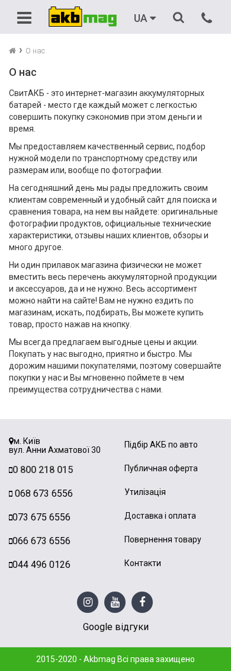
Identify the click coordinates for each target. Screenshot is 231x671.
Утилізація (145, 492)
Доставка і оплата (160, 516)
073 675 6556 (41, 517)
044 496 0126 (41, 564)
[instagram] (88, 602)
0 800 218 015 (42, 469)
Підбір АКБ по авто (161, 444)
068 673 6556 (42, 493)
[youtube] (115, 602)
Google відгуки (116, 626)
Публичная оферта (161, 468)
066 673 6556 (41, 541)
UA (142, 18)
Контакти (142, 563)
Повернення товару (162, 539)
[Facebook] (142, 602)
